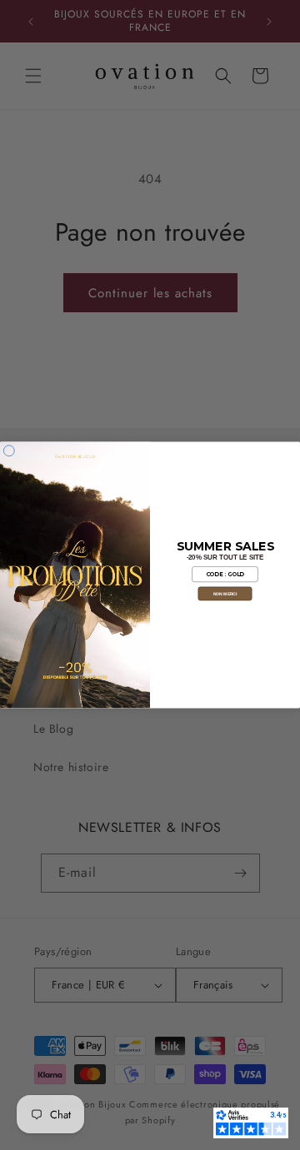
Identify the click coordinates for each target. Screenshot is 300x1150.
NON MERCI (225, 593)
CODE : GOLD (225, 574)
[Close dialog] (8, 451)
